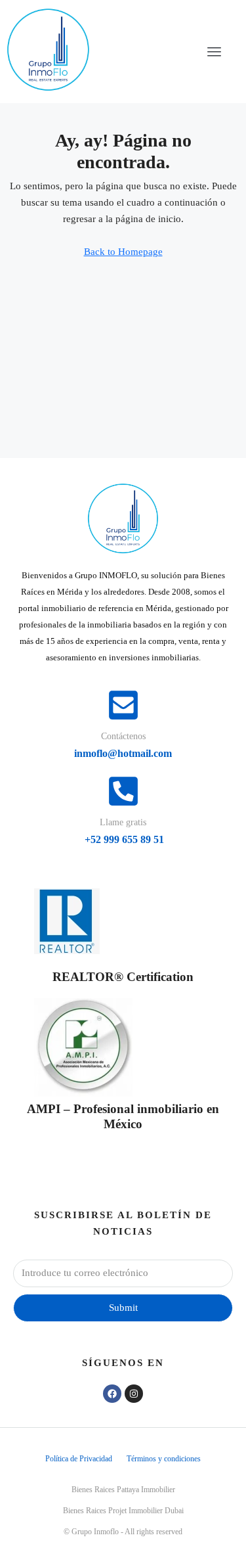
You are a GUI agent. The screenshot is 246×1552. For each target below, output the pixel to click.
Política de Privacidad (78, 1458)
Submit (123, 1307)
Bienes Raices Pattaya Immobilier (123, 1489)
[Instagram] (134, 1393)
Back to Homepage (123, 251)
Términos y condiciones (164, 1458)
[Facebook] (112, 1393)
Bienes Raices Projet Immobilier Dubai (123, 1510)
